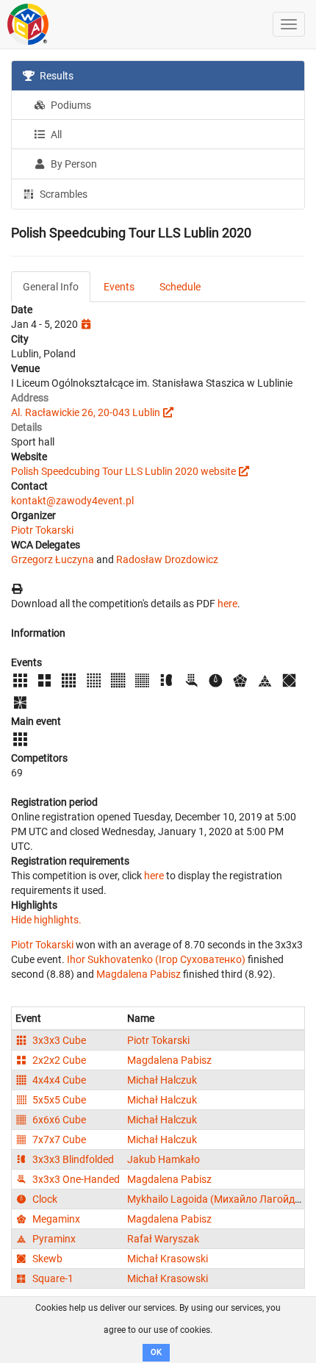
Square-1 (51, 1278)
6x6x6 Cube (58, 1120)
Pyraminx (53, 1239)
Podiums (70, 105)
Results (55, 76)
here (227, 603)
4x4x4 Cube (58, 1080)
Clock (43, 1199)
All (55, 134)
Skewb (46, 1258)
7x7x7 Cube (58, 1139)
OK (156, 1352)
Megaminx (55, 1219)
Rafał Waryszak (163, 1239)
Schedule (180, 287)
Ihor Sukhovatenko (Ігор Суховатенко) (156, 959)
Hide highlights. (46, 920)
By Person (73, 164)
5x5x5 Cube (58, 1100)
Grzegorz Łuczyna (52, 559)
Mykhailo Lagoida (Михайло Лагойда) (215, 1199)
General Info (51, 287)
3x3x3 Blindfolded (72, 1159)
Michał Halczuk (162, 1080)
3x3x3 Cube (58, 1040)
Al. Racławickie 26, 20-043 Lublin (85, 412)
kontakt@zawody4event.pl (72, 501)
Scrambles (62, 194)
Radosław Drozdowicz (167, 559)
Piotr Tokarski (42, 530)
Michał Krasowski (167, 1258)
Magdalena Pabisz (138, 974)
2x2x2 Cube (58, 1060)
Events (119, 287)
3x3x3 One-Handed (75, 1179)
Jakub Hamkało (163, 1159)
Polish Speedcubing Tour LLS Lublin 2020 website (123, 471)
